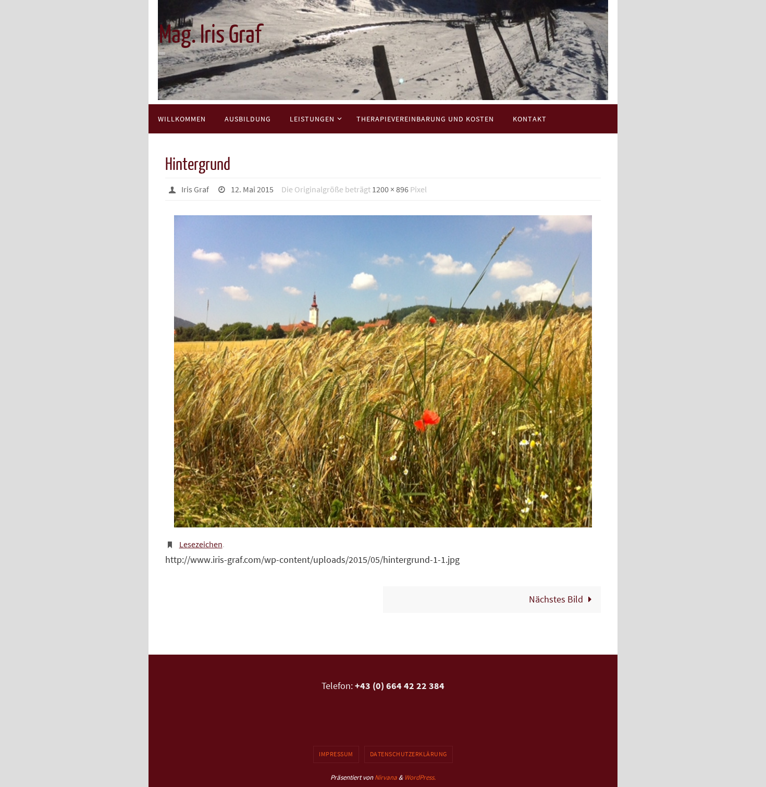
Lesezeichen (201, 544)
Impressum (336, 754)
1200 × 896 (390, 189)
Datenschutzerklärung (408, 754)
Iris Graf (195, 189)
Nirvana (386, 777)
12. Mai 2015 (252, 189)
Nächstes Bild (556, 599)
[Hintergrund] (383, 371)
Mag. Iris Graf (210, 34)
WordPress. (420, 777)
